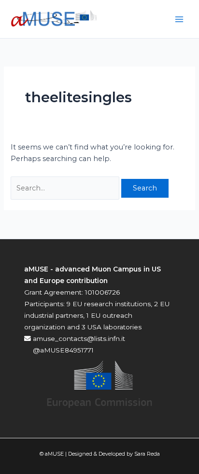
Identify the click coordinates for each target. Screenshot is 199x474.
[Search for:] (66, 188)
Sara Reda (147, 453)
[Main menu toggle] (179, 19)
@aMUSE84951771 (62, 350)
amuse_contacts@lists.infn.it (78, 338)
